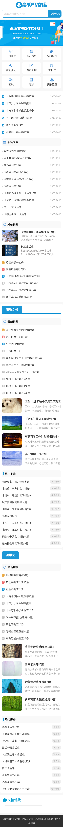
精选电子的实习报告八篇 (16, 536)
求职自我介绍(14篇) (17, 337)
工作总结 (11, 56)
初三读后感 (8, 768)
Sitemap (31, 823)
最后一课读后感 (12, 207)
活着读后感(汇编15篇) (16, 172)
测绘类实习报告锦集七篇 (16, 481)
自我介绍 (32, 70)
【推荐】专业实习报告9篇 (16, 509)
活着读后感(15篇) (16, 269)
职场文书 (12, 309)
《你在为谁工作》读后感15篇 (20, 193)
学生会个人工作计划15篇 (20, 365)
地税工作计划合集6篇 (18, 393)
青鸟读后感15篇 (13, 165)
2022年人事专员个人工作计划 (22, 372)
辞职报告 (52, 56)
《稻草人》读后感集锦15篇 (21, 290)
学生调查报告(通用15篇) (19, 117)
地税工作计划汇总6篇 (18, 386)
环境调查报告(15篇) (17, 575)
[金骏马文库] (31, 5)
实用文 (10, 555)
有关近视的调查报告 (15, 151)
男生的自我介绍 (15, 344)
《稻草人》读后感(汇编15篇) (22, 283)
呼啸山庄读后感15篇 (17, 132)
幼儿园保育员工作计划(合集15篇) (24, 358)
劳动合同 (11, 70)
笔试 (31, 84)
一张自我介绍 (13, 351)
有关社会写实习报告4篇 (15, 543)
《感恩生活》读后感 (15, 214)
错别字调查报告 (15, 125)
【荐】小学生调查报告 (18, 103)
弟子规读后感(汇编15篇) (19, 296)
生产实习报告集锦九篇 (14, 502)
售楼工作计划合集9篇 (18, 379)
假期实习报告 (9, 516)
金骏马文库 (27, 819)
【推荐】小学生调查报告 (20, 110)
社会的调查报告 (15, 589)
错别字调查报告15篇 (17, 582)
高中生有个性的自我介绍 (20, 330)
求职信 (52, 70)
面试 (11, 84)
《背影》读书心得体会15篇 (19, 200)
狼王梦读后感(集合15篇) (17, 158)
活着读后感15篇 (13, 186)
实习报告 (32, 56)
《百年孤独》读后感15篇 (20, 96)
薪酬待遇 (52, 84)
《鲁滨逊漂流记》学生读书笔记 (23, 276)
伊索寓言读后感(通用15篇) (18, 179)
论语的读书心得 (15, 262)
